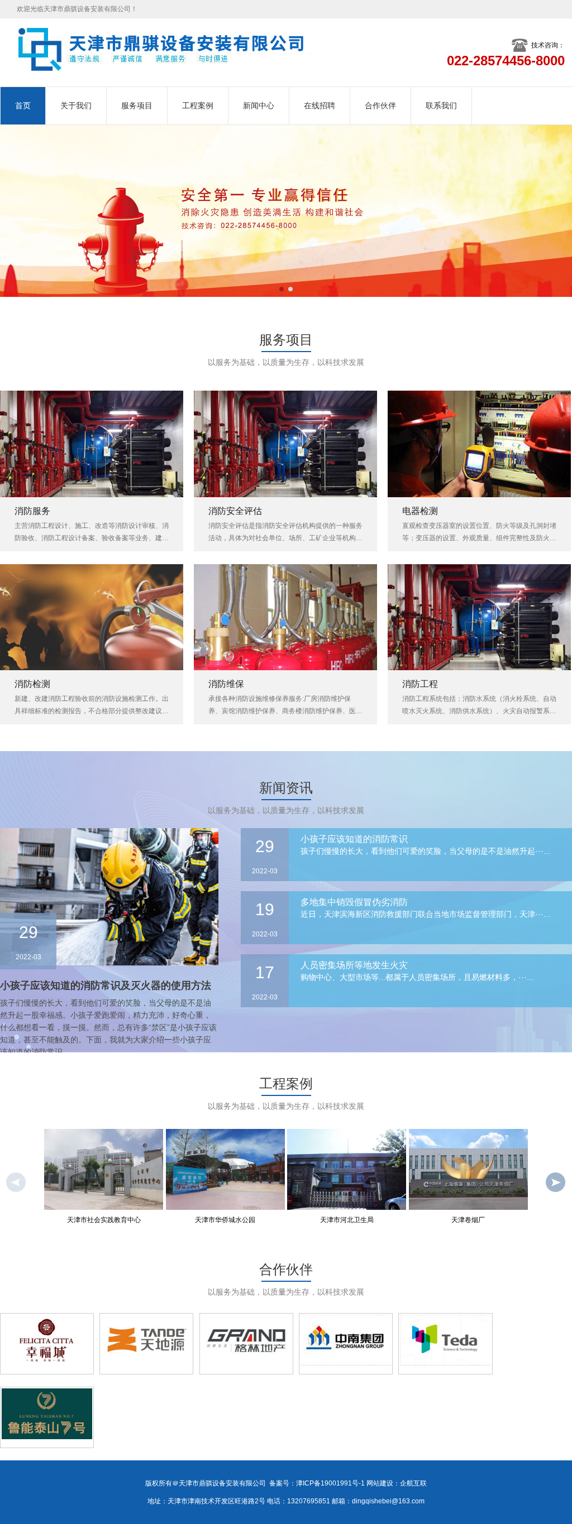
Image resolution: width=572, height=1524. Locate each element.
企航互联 (413, 1483)
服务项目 (136, 105)
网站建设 (379, 1483)
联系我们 (441, 105)
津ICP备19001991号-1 (330, 1483)
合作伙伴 (380, 105)
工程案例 (197, 105)
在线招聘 (319, 105)
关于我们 (76, 105)
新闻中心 (258, 105)
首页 (23, 105)
